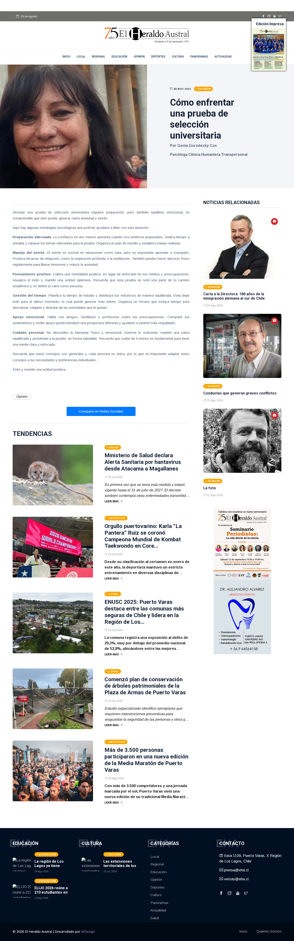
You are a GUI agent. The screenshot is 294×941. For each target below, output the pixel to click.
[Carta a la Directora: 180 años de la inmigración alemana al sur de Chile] (242, 247)
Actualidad (223, 56)
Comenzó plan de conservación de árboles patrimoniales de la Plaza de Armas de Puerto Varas (145, 686)
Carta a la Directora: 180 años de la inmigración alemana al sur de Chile (234, 296)
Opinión (139, 56)
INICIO (66, 56)
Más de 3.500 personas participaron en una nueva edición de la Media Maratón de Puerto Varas (146, 760)
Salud (154, 918)
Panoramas (199, 56)
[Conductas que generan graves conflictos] (242, 346)
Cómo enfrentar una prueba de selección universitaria (202, 119)
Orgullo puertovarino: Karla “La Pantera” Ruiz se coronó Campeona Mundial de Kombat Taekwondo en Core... (143, 536)
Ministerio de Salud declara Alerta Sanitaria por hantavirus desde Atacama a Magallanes (143, 462)
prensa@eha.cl (236, 870)
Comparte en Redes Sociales (101, 411)
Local (81, 56)
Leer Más (112, 501)
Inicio (243, 931)
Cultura (178, 56)
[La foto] (242, 441)
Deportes (158, 56)
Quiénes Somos (269, 931)
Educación (119, 56)
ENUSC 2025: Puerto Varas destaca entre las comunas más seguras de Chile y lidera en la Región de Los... (144, 612)
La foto (209, 488)
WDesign (88, 931)
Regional (98, 56)
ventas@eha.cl (236, 879)
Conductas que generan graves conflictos (240, 393)
